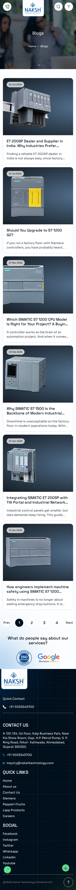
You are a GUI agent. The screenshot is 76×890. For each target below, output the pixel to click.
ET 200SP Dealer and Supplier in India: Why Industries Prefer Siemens (35, 143)
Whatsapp (10, 851)
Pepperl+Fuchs (14, 804)
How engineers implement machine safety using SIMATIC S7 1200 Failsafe (38, 589)
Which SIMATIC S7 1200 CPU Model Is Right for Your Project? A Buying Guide (37, 321)
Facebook (10, 834)
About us (9, 787)
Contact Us (11, 792)
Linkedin (9, 857)
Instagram (10, 840)
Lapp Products (14, 810)
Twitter (8, 845)
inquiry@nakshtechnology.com (30, 763)
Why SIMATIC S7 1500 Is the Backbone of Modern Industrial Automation (34, 411)
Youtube (9, 863)
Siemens (9, 798)
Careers (9, 816)
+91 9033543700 (21, 707)
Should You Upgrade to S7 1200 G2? (34, 232)
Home (32, 46)
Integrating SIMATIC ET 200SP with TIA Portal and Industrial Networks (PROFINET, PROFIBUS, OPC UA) (37, 500)
